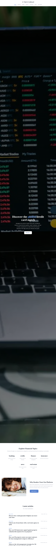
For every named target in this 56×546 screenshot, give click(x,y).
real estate (40, 4)
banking (19, 4)
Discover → (28, 232)
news (36, 4)
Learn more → (34, 491)
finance (27, 4)
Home (15, 4)
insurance (31, 4)
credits (23, 4)
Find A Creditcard (28, 2)
